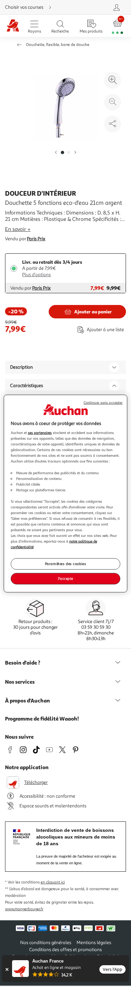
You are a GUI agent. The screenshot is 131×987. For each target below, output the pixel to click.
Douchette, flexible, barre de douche (57, 44)
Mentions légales (94, 942)
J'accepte (65, 578)
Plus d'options (36, 274)
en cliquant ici (53, 882)
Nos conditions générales (45, 942)
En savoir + (18, 229)
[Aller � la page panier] (117, 26)
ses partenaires (40, 432)
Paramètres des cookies (65, 563)
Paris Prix (36, 239)
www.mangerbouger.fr (24, 909)
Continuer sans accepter (103, 402)
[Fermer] (7, 969)
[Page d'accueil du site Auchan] (13, 26)
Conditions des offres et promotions (65, 949)
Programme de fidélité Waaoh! (42, 718)
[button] (56, 152)
